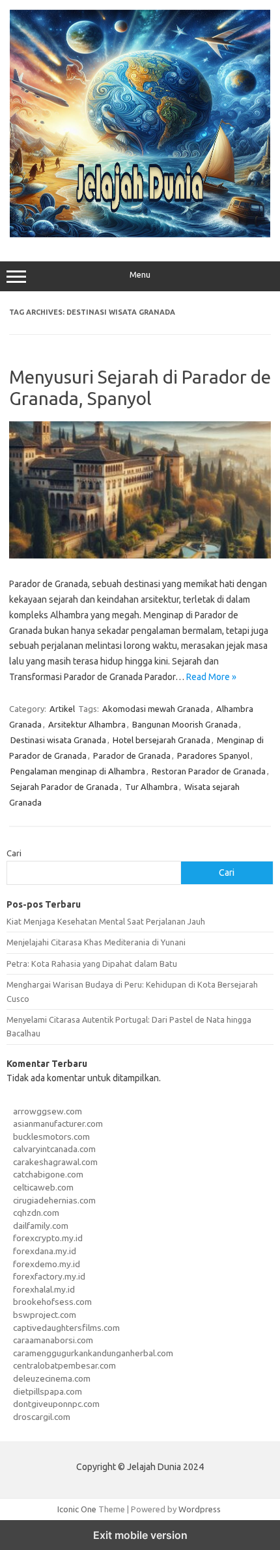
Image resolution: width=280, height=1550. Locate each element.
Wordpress (199, 1509)
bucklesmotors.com (51, 1136)
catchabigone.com (48, 1174)
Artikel (62, 708)
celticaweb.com (43, 1187)
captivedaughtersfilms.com (66, 1327)
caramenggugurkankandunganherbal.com (93, 1353)
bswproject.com (44, 1314)
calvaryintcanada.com (54, 1149)
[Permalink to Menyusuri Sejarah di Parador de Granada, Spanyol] (140, 555)
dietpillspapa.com (47, 1391)
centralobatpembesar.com (64, 1365)
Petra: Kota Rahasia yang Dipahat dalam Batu (92, 963)
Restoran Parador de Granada (209, 771)
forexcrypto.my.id (48, 1238)
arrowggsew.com (47, 1111)
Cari (14, 853)
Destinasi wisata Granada (58, 739)
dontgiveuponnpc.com (56, 1404)
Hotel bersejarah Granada (161, 739)
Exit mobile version (140, 1535)
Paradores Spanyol (213, 755)
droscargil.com (41, 1417)
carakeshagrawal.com (55, 1162)
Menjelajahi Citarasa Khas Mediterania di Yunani (96, 942)
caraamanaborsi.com (53, 1340)
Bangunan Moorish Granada (185, 724)
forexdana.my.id (44, 1251)
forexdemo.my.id (46, 1264)
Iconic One (76, 1509)
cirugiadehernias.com (54, 1200)
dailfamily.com (40, 1225)
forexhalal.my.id (44, 1289)
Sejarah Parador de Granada (64, 786)
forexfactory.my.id (49, 1276)
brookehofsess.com (52, 1301)
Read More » (211, 677)
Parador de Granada (132, 755)
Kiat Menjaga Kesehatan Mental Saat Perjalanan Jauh (106, 921)
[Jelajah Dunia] (140, 234)
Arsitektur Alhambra (87, 724)
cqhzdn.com (36, 1212)
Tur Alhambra (151, 786)
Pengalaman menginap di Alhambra (77, 771)
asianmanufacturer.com (58, 1123)
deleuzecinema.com (52, 1378)
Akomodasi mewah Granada (156, 708)
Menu (140, 275)
